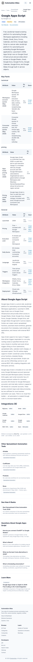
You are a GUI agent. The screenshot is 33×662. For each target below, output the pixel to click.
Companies (4, 633)
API (2, 643)
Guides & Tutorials (23, 628)
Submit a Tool (5, 620)
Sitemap (3, 650)
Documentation (14, 25)
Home (3, 10)
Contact (3, 652)
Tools (7, 10)
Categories (4, 630)
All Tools (3, 628)
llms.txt (3, 645)
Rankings (20, 633)
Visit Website (4, 25)
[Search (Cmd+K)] (25, 3)
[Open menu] (30, 2)
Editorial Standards (6, 618)
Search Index (5, 647)
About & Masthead (6, 616)
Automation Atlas (12, 3)
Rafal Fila (16, 434)
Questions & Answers (23, 630)
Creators (3, 635)
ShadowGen (13, 658)
